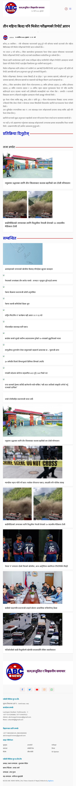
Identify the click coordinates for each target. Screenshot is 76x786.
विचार (53, 748)
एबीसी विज (30, 748)
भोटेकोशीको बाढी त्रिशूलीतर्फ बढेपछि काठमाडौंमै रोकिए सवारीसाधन (30, 650)
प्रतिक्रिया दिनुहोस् (16, 133)
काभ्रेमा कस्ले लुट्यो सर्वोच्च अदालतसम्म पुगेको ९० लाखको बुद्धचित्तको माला (33, 338)
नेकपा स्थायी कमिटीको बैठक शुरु (17, 304)
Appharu (51, 780)
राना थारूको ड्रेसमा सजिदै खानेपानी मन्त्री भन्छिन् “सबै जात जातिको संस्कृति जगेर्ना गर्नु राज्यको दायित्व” (36, 386)
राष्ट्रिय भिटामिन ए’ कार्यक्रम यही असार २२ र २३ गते (23, 315)
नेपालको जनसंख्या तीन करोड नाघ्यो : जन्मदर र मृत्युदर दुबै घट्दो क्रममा (31, 280)
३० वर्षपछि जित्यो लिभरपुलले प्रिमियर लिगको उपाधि (24, 361)
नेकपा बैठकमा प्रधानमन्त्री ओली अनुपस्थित (20, 292)
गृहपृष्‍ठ (5, 745)
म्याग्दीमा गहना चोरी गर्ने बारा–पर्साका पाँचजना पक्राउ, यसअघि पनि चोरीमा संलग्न (34, 482)
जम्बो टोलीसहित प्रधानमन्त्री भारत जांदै (19, 399)
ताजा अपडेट (9, 147)
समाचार (5, 748)
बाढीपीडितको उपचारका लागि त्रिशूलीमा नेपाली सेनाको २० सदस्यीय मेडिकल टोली (35, 224)
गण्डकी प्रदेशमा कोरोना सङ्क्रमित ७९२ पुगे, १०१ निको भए (26, 373)
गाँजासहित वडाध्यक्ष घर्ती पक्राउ (16, 327)
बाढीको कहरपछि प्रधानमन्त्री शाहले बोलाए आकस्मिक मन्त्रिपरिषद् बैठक (31, 608)
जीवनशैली (30, 751)
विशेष (4, 751)
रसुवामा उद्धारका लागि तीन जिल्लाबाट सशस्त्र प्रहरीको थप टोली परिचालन (37, 183)
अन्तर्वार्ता (29, 745)
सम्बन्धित (9, 238)
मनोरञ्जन (54, 745)
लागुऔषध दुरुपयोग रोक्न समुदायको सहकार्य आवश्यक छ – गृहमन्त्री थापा (32, 350)
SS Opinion (55, 751)
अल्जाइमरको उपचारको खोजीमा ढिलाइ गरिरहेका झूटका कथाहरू (29, 269)
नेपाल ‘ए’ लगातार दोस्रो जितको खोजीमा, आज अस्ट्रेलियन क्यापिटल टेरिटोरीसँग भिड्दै (36, 566)
